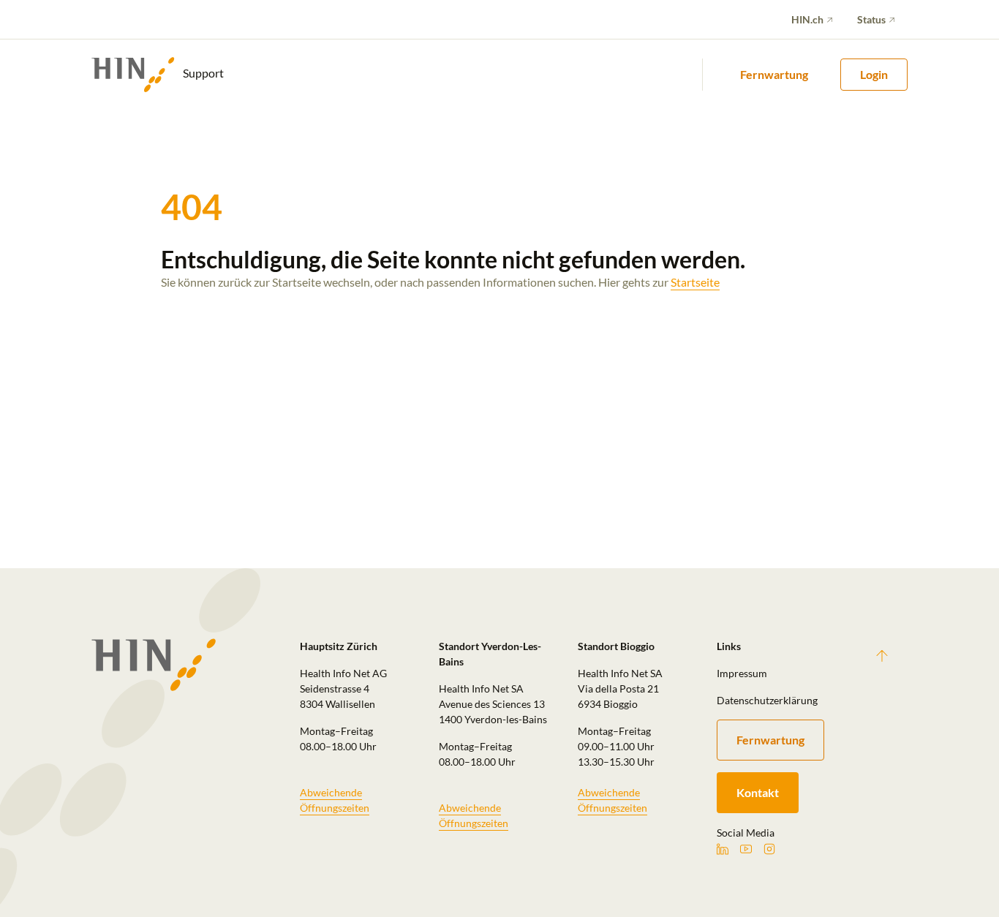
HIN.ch (807, 19)
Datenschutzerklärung (767, 700)
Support (202, 73)
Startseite (695, 282)
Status (871, 19)
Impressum (742, 673)
